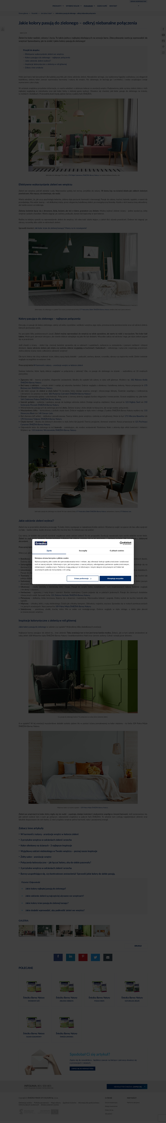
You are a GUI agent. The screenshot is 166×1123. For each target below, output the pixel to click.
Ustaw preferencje (81, 578)
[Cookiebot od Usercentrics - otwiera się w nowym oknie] (121, 543)
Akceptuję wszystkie (115, 578)
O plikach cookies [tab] (117, 551)
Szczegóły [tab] (83, 551)
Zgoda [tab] (49, 551)
